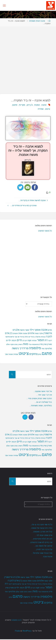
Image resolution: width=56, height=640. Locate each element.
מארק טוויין (47, 344)
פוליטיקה (48, 348)
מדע (41, 344)
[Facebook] (31, 417)
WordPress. (23, 631)
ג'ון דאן (30, 105)
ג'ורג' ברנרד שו (23, 337)
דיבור (50, 340)
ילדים (8, 340)
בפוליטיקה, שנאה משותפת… (40, 405)
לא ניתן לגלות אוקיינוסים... (41, 539)
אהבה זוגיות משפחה (37, 21)
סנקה (12, 344)
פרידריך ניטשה (20, 348)
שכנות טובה (47, 556)
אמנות (37, 105)
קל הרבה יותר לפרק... (43, 549)
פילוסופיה (35, 348)
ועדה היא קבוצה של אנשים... (41, 528)
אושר (27, 330)
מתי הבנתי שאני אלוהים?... (41, 553)
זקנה (29, 340)
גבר (16, 337)
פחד (42, 348)
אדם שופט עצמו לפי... (43, 535)
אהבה (43, 105)
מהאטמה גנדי (34, 344)
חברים (25, 340)
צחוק (39, 354)
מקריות (22, 105)
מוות (25, 344)
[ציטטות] (50, 5)
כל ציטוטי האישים (45, 231)
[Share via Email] (27, 187)
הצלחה (34, 340)
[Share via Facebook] (35, 187)
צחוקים (33, 353)
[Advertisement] (28, 58)
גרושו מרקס (10, 337)
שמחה (15, 354)
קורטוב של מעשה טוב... (43, 546)
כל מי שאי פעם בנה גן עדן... (41, 524)
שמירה (41, 109)
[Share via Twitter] (20, 187)
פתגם (14, 105)
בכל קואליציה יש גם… (43, 402)
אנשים (15, 333)
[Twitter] (25, 417)
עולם (8, 344)
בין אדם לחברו (15, 580)
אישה (22, 330)
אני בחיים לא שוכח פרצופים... (40, 542)
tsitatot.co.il (16, 620)
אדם (50, 330)
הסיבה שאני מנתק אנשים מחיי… (39, 398)
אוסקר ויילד (35, 330)
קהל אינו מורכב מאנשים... (42, 532)
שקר (6, 354)
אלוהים (31, 333)
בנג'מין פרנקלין (40, 337)
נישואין (20, 344)
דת (46, 340)
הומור (40, 340)
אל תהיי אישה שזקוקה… (42, 391)
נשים (16, 344)
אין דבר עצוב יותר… (44, 395)
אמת (20, 333)
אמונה (25, 333)
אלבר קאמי (39, 333)
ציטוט (47, 109)
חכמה (13, 340)
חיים (19, 340)
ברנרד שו (31, 337)
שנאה (10, 354)
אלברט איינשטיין (12, 577)
